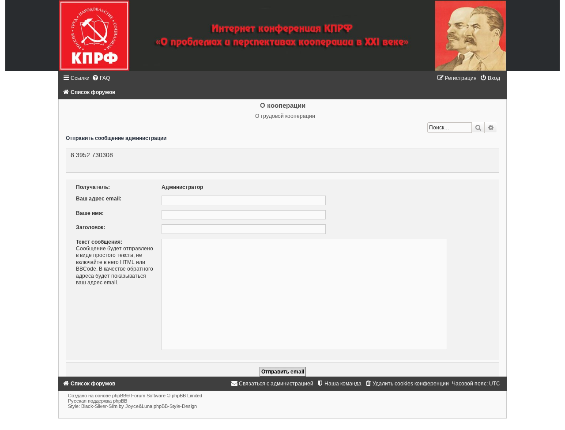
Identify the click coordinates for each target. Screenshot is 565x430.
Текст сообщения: (99, 242)
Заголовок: (90, 227)
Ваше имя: (90, 213)
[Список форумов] (282, 35)
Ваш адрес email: (98, 199)
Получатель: (93, 187)
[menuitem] (101, 78)
